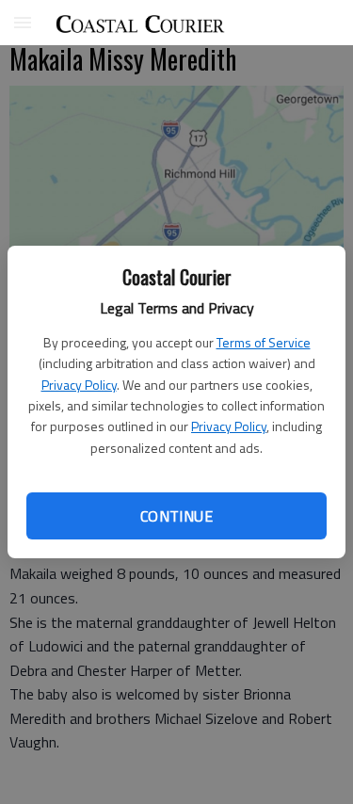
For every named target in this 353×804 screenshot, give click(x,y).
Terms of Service (264, 342)
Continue (176, 516)
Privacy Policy (79, 384)
